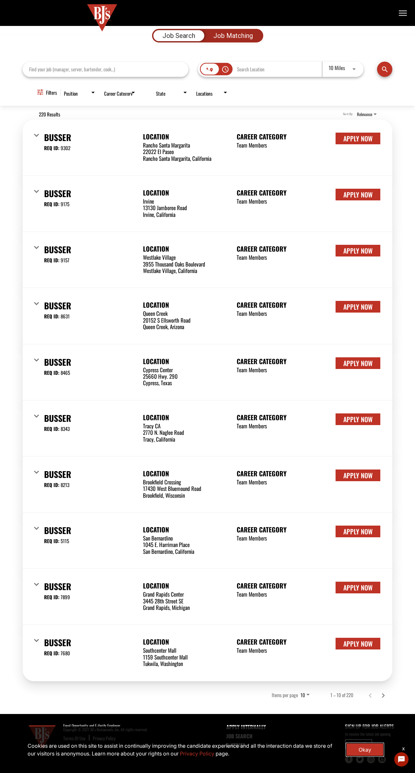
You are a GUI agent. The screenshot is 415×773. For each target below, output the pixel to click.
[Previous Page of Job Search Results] (370, 695)
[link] (207, 148)
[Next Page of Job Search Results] (383, 695)
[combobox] (105, 69)
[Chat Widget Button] (401, 759)
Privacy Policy (197, 753)
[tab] (179, 35)
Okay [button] (365, 749)
